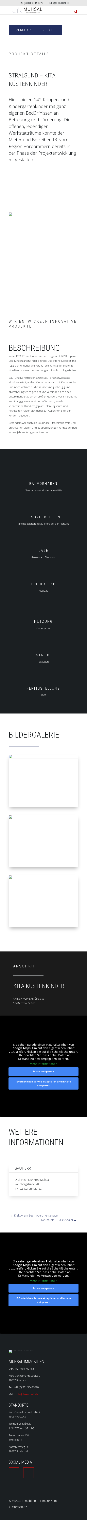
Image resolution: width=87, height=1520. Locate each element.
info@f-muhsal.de (26, 1394)
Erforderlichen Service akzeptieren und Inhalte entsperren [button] (43, 1083)
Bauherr (23, 1168)
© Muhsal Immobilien (22, 1501)
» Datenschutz (18, 1507)
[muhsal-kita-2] (43, 927)
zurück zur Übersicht (35, 30)
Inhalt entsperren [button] (43, 1071)
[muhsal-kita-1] (43, 807)
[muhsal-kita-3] (43, 867)
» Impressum (48, 1501)
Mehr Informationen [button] (43, 1064)
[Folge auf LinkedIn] (14, 1472)
